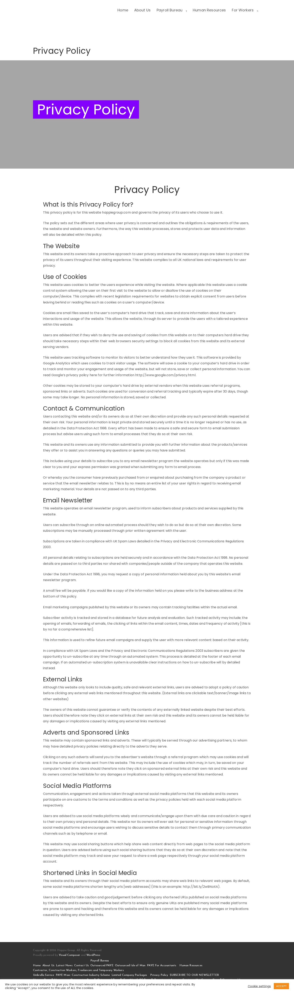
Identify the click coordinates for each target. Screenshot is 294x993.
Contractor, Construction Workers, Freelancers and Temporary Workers (78, 970)
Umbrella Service (43, 975)
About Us (142, 10)
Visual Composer (69, 955)
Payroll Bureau (169, 10)
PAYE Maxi (63, 975)
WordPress (93, 955)
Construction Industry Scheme (91, 975)
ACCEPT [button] (281, 986)
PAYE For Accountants (161, 965)
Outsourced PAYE (101, 965)
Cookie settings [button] (259, 986)
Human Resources (209, 10)
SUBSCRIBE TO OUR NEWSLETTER (194, 975)
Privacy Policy (159, 975)
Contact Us (81, 965)
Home (122, 10)
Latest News (64, 965)
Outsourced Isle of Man (130, 965)
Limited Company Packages (129, 975)
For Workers (243, 10)
